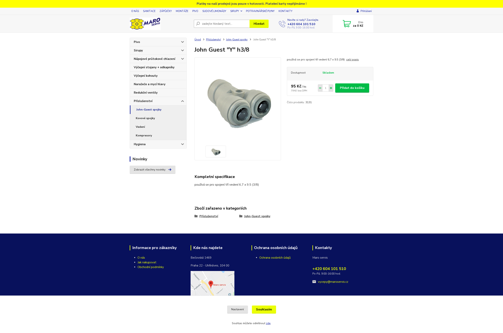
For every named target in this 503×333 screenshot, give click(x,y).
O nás (141, 258)
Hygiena (140, 144)
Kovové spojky (145, 118)
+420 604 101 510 (301, 24)
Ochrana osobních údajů (275, 258)
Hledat (259, 24)
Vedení (140, 127)
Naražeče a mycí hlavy (149, 84)
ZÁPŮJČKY (166, 11)
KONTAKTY (285, 11)
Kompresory (144, 135)
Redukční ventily (146, 93)
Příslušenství (143, 101)
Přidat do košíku (352, 88)
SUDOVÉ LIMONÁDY (214, 11)
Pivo (137, 42)
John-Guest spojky (148, 109)
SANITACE (149, 11)
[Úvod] (160, 23)
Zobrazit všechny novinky (149, 170)
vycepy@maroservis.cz (333, 282)
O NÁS (135, 11)
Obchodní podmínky (151, 267)
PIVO (195, 11)
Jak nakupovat (147, 262)
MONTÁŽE (182, 11)
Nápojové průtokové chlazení (154, 59)
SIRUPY (234, 11)
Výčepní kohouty (146, 76)
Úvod (198, 39)
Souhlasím (264, 309)
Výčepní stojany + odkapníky (154, 67)
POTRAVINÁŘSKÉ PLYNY (260, 11)
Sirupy (138, 50)
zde (268, 323)
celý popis (352, 59)
